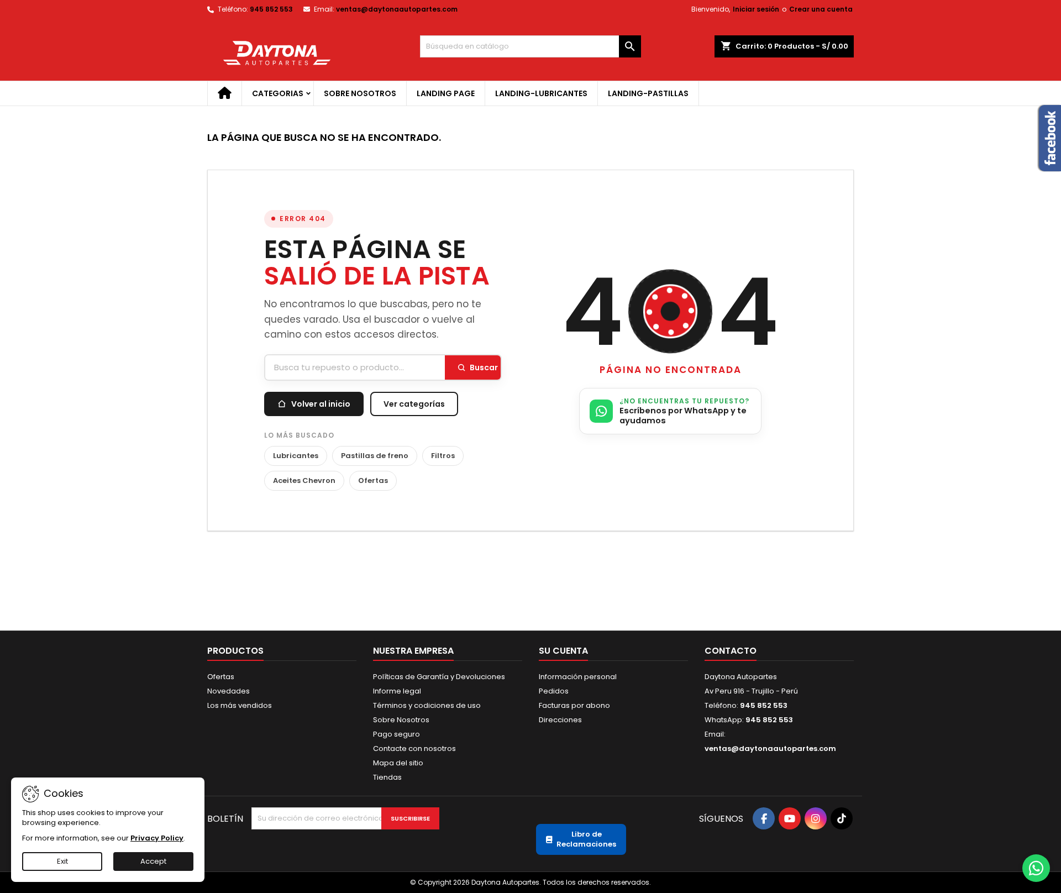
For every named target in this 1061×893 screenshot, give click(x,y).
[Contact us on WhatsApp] (1036, 868)
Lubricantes (295, 455)
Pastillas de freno (374, 455)
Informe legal (397, 691)
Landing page (446, 93)
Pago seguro (396, 734)
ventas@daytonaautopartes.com (397, 9)
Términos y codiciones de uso (427, 705)
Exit (62, 861)
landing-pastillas (648, 93)
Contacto (731, 650)
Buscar (484, 367)
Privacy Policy (156, 838)
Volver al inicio (320, 403)
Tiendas (387, 777)
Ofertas (373, 480)
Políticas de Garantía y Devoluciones (439, 676)
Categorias (277, 93)
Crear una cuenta (821, 9)
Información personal (578, 676)
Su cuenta (563, 650)
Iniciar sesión (756, 9)
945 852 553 (271, 9)
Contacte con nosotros (414, 748)
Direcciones (560, 720)
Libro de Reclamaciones (586, 839)
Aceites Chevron (304, 480)
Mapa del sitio (398, 763)
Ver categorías (414, 403)
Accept (153, 861)
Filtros (443, 455)
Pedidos (554, 691)
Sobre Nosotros (360, 93)
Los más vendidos (239, 705)
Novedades (228, 691)
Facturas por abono (574, 705)
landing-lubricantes (541, 93)
